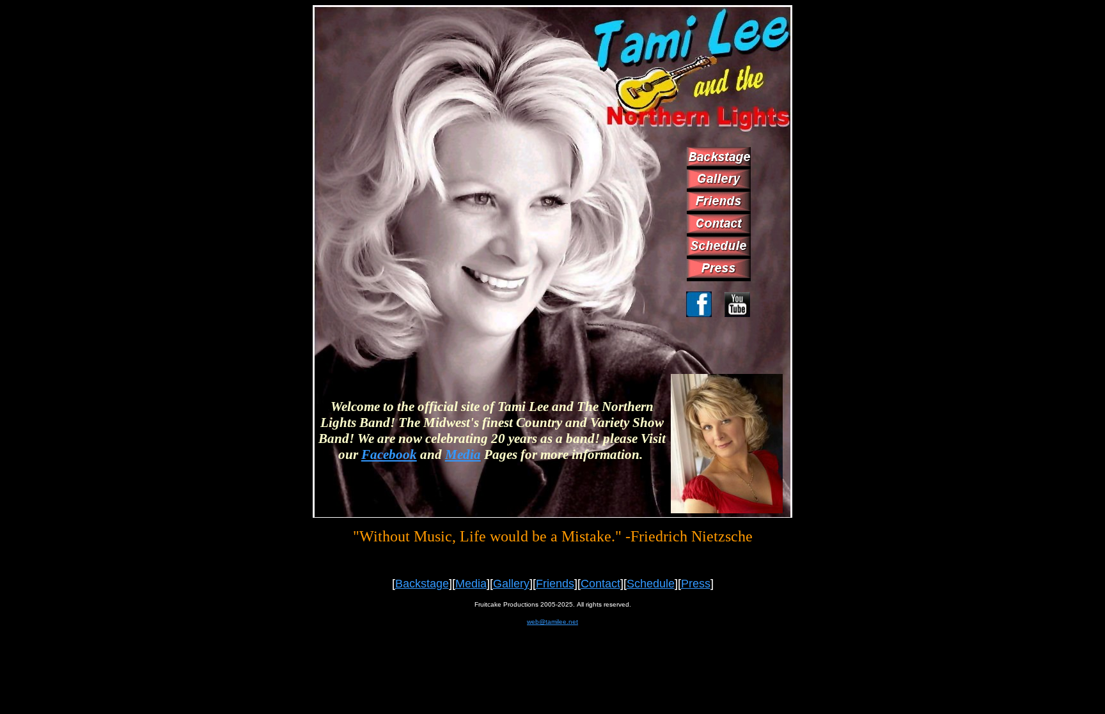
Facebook (389, 454)
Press (695, 583)
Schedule (651, 583)
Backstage (422, 583)
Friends (555, 583)
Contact (600, 583)
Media (463, 454)
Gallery (511, 583)
